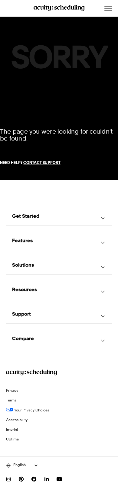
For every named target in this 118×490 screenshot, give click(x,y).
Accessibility (17, 420)
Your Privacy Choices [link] (31, 410)
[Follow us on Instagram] (8, 479)
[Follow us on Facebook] (34, 479)
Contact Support (41, 163)
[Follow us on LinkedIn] (46, 479)
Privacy (12, 391)
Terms (11, 400)
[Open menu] (108, 8)
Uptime (12, 439)
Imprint (12, 430)
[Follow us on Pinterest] (21, 479)
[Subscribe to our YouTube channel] (59, 479)
